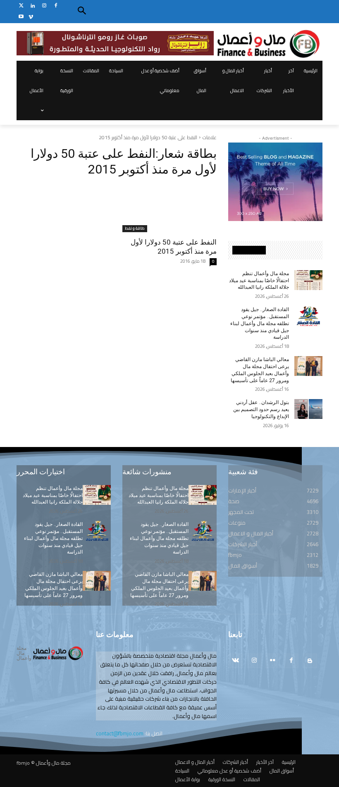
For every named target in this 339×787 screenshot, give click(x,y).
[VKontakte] (235, 661)
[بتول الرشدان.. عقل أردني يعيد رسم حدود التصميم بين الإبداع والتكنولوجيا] (308, 409)
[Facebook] (55, 6)
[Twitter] (21, 6)
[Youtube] (21, 17)
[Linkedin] (33, 6)
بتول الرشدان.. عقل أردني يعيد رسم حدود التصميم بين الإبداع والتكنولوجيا (261, 409)
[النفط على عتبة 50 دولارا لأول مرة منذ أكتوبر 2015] (169, 208)
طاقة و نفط (135, 228)
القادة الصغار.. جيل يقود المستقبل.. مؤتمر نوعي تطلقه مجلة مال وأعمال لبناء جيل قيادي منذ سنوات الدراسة (259, 323)
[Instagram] (44, 6)
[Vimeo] (31, 17)
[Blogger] (310, 661)
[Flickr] (272, 661)
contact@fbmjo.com (119, 733)
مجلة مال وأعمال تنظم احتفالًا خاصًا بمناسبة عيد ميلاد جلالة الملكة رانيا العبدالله (259, 280)
